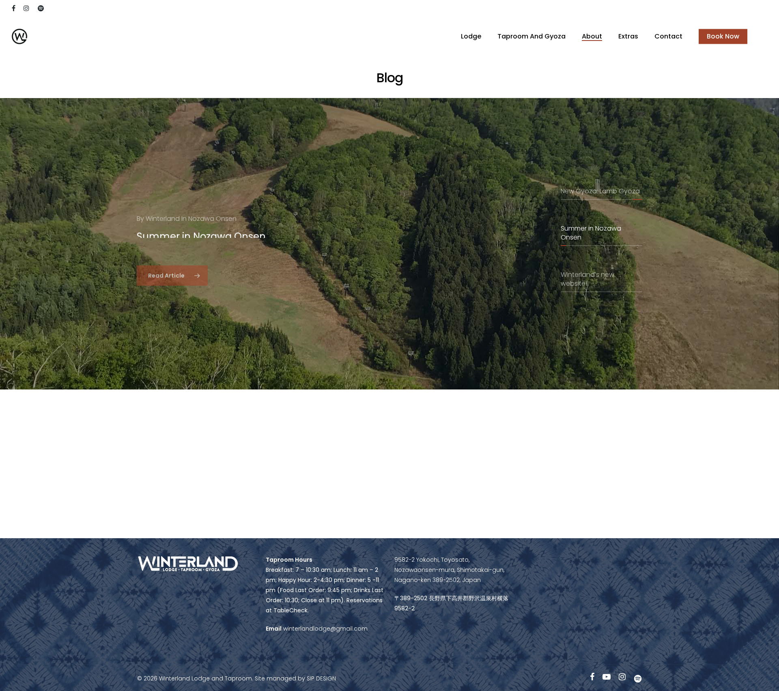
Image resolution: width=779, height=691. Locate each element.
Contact (668, 36)
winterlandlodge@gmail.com (325, 629)
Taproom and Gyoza (531, 36)
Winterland (163, 212)
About (592, 36)
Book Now (723, 36)
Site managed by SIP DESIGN (295, 678)
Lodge (471, 36)
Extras (628, 36)
